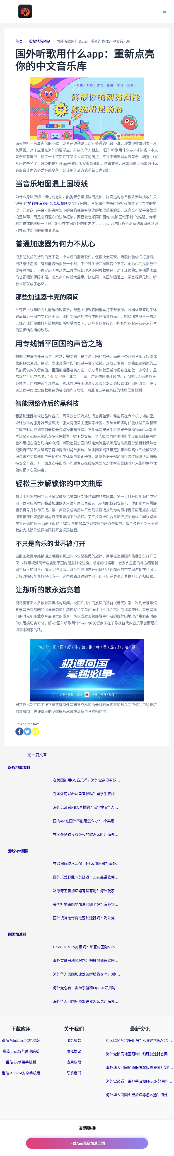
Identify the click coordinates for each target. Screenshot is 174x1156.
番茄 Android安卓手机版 (21, 1073)
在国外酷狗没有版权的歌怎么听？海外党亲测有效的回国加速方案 (87, 835)
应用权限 (74, 1062)
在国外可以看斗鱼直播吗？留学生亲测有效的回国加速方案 (87, 794)
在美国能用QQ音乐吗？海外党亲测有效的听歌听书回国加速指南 (87, 780)
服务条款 (74, 1040)
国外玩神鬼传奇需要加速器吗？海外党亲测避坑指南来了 (87, 918)
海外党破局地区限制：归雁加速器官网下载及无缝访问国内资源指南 (87, 961)
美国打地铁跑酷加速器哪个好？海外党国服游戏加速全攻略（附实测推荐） (87, 904)
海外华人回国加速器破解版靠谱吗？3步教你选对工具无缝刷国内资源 (87, 974)
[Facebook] (19, 731)
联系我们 (74, 1073)
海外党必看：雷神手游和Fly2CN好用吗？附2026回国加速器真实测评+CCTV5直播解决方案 (87, 988)
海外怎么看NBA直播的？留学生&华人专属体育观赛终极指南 (87, 807)
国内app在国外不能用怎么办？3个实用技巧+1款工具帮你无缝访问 (87, 821)
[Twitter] (27, 731)
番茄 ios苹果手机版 (21, 1062)
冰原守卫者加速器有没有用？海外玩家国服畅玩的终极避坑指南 (87, 891)
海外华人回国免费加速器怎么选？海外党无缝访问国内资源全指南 (87, 1001)
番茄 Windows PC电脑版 (21, 1040)
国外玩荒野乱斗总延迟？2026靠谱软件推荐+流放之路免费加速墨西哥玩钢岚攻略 (87, 877)
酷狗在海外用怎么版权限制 (49, 203)
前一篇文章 (35, 755)
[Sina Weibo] (35, 731)
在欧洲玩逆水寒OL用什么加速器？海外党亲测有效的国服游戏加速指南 (87, 864)
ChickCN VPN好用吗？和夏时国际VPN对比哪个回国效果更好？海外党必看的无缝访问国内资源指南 (87, 947)
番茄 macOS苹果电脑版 (20, 1051)
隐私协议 (74, 1051)
